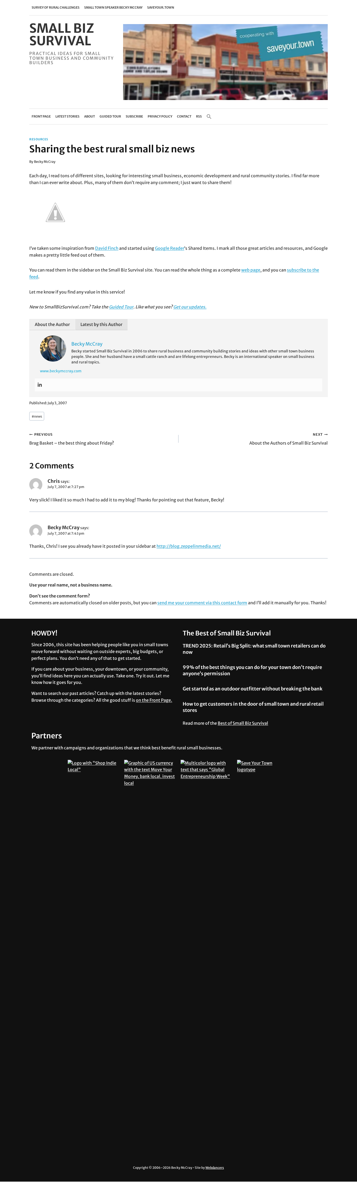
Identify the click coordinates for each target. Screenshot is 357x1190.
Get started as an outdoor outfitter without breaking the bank (253, 689)
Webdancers (214, 1168)
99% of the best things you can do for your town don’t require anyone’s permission (252, 670)
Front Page (41, 116)
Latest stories (67, 116)
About (89, 116)
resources (38, 139)
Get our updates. (189, 306)
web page (250, 270)
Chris (54, 481)
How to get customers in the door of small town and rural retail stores (253, 707)
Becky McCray (44, 161)
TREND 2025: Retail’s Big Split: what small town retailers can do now (254, 649)
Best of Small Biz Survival (243, 723)
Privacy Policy (160, 116)
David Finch (106, 248)
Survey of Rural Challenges (55, 7)
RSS (199, 116)
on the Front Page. (154, 700)
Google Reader (169, 248)
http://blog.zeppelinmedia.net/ (189, 546)
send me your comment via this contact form (202, 602)
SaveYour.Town (160, 7)
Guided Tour (110, 116)
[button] (209, 116)
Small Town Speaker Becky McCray (113, 7)
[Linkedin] (39, 385)
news (37, 416)
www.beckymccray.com (61, 371)
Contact (184, 116)
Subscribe (134, 116)
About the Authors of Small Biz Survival (288, 439)
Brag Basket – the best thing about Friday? (71, 439)
